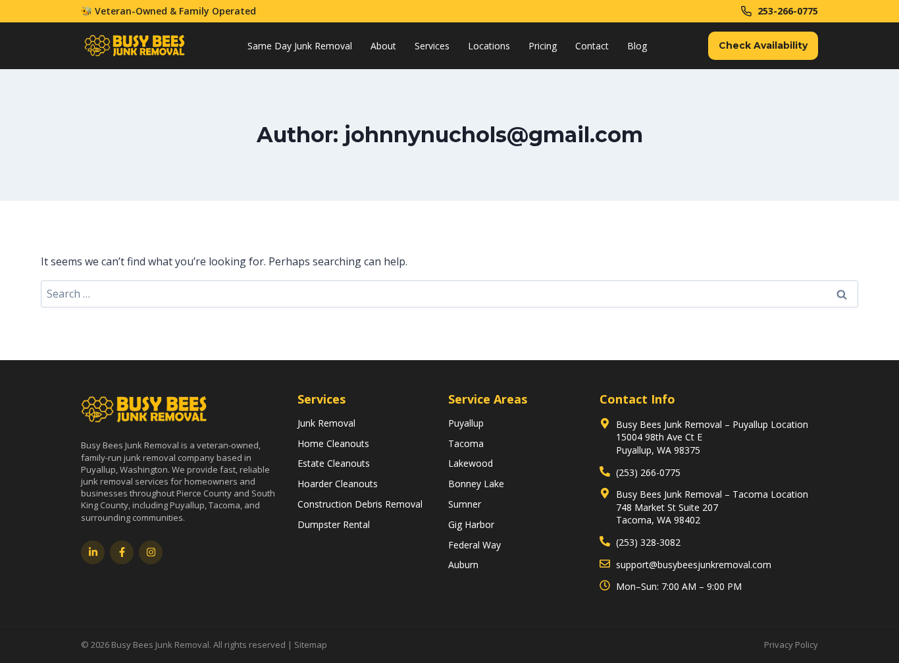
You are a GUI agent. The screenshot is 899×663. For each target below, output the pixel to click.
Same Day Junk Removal (299, 46)
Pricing (542, 46)
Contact (592, 46)
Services (432, 46)
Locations (489, 46)
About (383, 46)
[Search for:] (449, 293)
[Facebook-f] (122, 552)
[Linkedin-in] (93, 552)
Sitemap (310, 644)
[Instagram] (151, 552)
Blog (637, 46)
